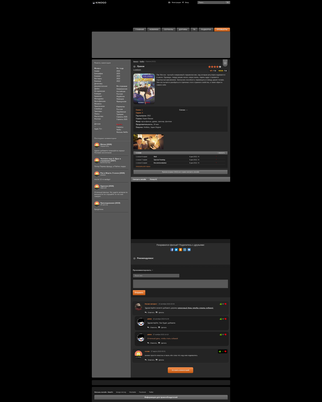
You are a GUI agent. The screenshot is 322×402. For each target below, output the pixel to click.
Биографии (98, 73)
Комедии (97, 94)
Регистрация (176, 2)
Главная (139, 29)
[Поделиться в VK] (189, 249)
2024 (118, 76)
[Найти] (227, 2)
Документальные (100, 86)
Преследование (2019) (110, 203)
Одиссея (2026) (107, 186)
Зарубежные (121, 112)
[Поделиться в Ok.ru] (180, 249)
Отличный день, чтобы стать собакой (162, 338)
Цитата (161, 312)
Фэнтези (97, 119)
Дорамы (183, 29)
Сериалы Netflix (119, 128)
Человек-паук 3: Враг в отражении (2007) (110, 160)
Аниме (96, 71)
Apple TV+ (98, 129)
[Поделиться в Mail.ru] (184, 249)
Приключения (99, 106)
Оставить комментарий (180, 370)
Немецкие (120, 99)
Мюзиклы (98, 104)
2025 (118, 73)
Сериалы (168, 29)
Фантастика (98, 116)
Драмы (96, 89)
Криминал (98, 96)
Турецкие (119, 114)
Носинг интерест (151, 304)
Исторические (99, 91)
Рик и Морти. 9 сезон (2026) (112, 173)
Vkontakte (132, 392)
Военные (97, 81)
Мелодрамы (99, 99)
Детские (97, 124)
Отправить (139, 293)
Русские (119, 94)
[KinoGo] (99, 2)
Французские (121, 101)
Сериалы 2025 (121, 119)
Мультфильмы (100, 101)
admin (149, 319)
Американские (121, 89)
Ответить (151, 312)
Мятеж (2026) (106, 144)
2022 (118, 81)
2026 (118, 71)
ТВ (194, 29)
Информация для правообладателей (161, 397)
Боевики (97, 76)
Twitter (151, 392)
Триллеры (98, 111)
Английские (120, 91)
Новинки (154, 29)
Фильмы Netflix (122, 132)
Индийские (120, 96)
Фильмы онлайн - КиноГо (103, 392)
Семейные (98, 109)
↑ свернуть (221, 153)
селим (147, 351)
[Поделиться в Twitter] (176, 249)
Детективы (98, 84)
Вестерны (98, 79)
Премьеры (222, 29)
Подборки (206, 29)
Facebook (142, 392)
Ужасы (96, 114)
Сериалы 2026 (121, 117)
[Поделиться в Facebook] (171, 249)
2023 (118, 79)
